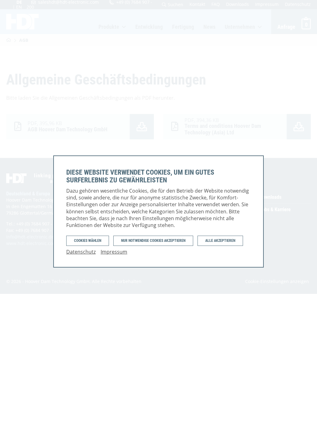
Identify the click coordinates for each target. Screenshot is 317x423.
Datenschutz (81, 252)
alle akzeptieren (220, 240)
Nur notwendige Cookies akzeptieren (153, 240)
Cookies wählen (87, 240)
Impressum (114, 252)
